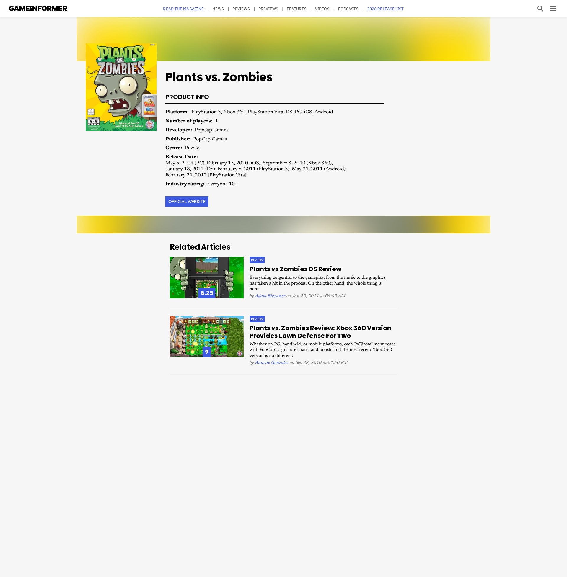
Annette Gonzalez (272, 363)
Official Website (187, 201)
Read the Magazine (183, 9)
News (218, 9)
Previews (268, 9)
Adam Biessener (270, 296)
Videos (322, 9)
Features (297, 9)
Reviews (241, 9)
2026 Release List (385, 9)
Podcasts (348, 9)
